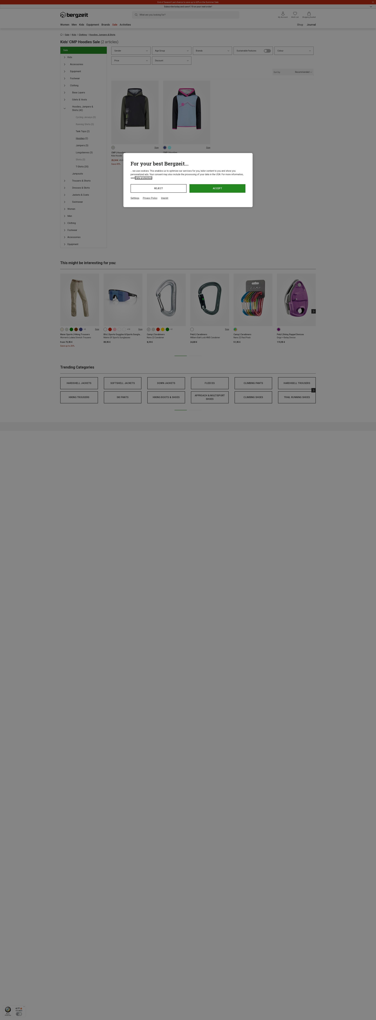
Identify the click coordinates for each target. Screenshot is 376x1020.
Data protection (143, 178)
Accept (217, 188)
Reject (158, 188)
